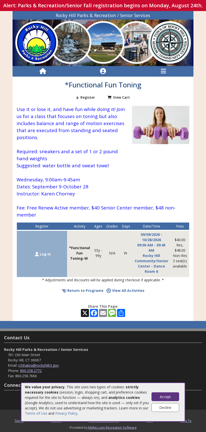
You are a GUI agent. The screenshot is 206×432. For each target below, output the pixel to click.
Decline (165, 407)
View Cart (121, 97)
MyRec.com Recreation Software (112, 427)
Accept (165, 396)
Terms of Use (36, 413)
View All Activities (127, 290)
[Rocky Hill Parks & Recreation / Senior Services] (103, 42)
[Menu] (163, 71)
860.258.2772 (31, 370)
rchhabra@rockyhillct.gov (38, 365)
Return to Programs (85, 290)
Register (87, 97)
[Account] (103, 71)
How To (185, 420)
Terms (19, 420)
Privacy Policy (66, 413)
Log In (45, 254)
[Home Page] (42, 71)
